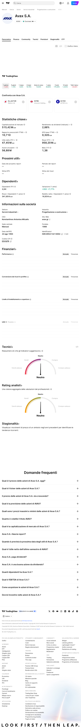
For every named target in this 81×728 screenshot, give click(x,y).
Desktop (4, 706)
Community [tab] (26, 39)
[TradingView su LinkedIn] (65, 611)
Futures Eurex (29, 668)
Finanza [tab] (16, 39)
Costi (27, 643)
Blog (26, 680)
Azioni (4, 647)
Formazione (50, 660)
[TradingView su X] (49, 611)
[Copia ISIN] (62, 234)
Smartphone (6, 704)
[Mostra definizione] (24, 124)
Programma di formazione (70, 662)
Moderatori (50, 651)
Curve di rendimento (8, 691)
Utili (3, 678)
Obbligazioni (6, 651)
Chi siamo (28, 676)
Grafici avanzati (67, 647)
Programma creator (53, 647)
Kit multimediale (30, 687)
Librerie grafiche (67, 643)
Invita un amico (51, 645)
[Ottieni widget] (60, 46)
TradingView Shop (31, 693)
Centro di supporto (31, 683)
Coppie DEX (6, 657)
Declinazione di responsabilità (34, 706)
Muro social (50, 643)
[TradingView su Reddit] (77, 611)
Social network (51, 640)
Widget (64, 640)
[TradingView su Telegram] (69, 611)
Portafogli (5, 689)
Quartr (38, 629)
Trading (49, 657)
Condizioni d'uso (30, 704)
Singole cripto (6, 653)
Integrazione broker (68, 657)
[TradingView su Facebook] (53, 611)
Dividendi (5, 680)
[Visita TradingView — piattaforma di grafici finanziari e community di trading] (10, 76)
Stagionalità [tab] (54, 39)
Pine (3, 660)
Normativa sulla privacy (32, 708)
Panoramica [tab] (6, 39)
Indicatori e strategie (53, 668)
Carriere (27, 685)
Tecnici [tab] (35, 39)
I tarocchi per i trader (32, 695)
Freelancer (50, 672)
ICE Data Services (27, 620)
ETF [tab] (63, 39)
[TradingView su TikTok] (73, 611)
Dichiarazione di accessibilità (34, 712)
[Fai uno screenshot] (56, 46)
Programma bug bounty (33, 717)
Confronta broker (30, 657)
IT (63, 3)
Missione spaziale (31, 678)
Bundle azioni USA (31, 670)
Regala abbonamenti (32, 647)
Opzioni (4, 693)
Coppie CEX (6, 655)
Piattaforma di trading (69, 649)
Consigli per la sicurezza (33, 714)
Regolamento (51, 649)
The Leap (28, 660)
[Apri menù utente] (68, 3)
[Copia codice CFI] (11, 241)
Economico (5, 676)
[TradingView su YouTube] (57, 611)
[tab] (65, 254)
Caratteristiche (30, 640)
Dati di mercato (30, 645)
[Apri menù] (3, 3)
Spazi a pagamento (53, 674)
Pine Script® (6, 697)
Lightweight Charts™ (68, 645)
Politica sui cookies (31, 710)
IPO (3, 683)
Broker (27, 655)
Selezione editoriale (53, 662)
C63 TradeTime (30, 697)
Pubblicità (65, 655)
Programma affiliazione (69, 660)
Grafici (4, 640)
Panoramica (29, 653)
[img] (33, 21)
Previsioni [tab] (44, 39)
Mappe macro (6, 695)
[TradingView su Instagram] (61, 611)
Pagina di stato (30, 719)
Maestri (49, 670)
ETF (3, 649)
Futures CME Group (31, 666)
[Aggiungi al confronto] (23, 102)
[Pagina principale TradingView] (8, 3)
